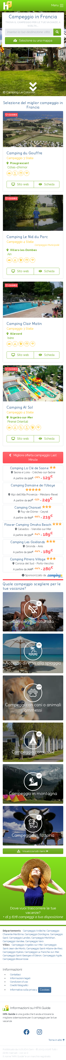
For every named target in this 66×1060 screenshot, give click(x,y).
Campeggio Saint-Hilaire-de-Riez (44, 948)
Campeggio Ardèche (34, 930)
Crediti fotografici (19, 985)
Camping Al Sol (20, 407)
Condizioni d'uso (19, 981)
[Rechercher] (57, 32)
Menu (55, 5)
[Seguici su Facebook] (27, 1032)
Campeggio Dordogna (37, 934)
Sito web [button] (22, 184)
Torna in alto (55, 1040)
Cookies (45, 989)
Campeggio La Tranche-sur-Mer (42, 952)
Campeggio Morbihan (43, 937)
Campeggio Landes (19, 937)
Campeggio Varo (34, 941)
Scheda (48, 184)
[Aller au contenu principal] (33, 87)
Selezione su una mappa (35, 40)
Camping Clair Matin (24, 323)
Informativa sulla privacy (23, 989)
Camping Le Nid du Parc (27, 236)
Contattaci (15, 974)
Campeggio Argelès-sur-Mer (27, 944)
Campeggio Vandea (13, 941)
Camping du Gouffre (24, 153)
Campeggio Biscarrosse (15, 959)
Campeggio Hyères (13, 952)
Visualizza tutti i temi (33, 851)
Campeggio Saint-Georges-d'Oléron (22, 955)
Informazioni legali (20, 978)
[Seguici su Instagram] (40, 1032)
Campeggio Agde (52, 955)
